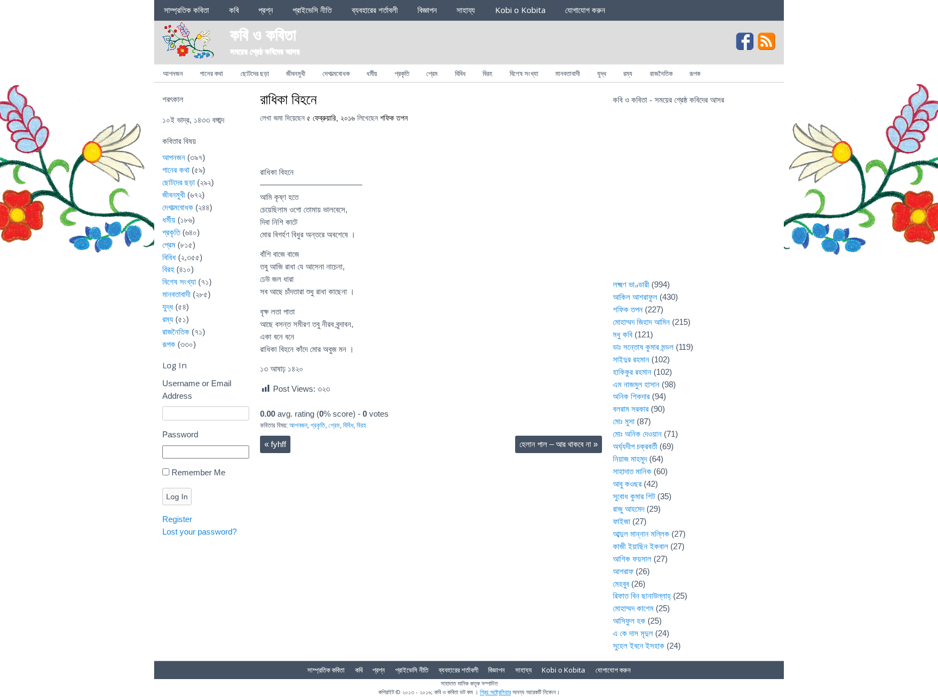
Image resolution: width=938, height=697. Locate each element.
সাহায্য (466, 9)
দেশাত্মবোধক (336, 73)
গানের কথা (211, 73)
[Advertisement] (694, 199)
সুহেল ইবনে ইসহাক (638, 645)
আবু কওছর (627, 483)
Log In (177, 496)
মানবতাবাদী (567, 73)
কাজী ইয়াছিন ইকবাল (640, 546)
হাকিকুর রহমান (632, 371)
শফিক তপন (394, 118)
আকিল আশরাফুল (635, 297)
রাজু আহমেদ (628, 508)
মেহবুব (621, 583)
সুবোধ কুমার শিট (634, 496)
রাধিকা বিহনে (288, 99)
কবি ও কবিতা (263, 34)
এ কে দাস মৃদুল (633, 633)
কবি (234, 9)
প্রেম (432, 73)
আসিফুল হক (629, 620)
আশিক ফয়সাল (632, 558)
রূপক (694, 73)
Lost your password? (199, 531)
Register (177, 519)
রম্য (627, 73)
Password (180, 434)
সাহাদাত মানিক (632, 471)
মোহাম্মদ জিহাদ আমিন (641, 321)
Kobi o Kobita (520, 9)
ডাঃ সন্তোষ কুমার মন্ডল (643, 346)
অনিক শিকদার (631, 396)
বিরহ (487, 73)
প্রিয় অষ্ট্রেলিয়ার (495, 692)
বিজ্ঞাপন (427, 9)
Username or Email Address (196, 389)
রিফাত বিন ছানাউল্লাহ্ (642, 595)
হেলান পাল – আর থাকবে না (558, 444)
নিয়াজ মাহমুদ (630, 458)
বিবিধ (460, 73)
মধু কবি (622, 334)
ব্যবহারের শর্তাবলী (375, 9)
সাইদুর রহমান (631, 359)
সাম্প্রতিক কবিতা (186, 9)
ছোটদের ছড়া (254, 73)
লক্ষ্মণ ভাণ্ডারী (631, 284)
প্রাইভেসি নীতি (312, 9)
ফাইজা (621, 521)
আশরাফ (623, 571)
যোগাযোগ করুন (585, 9)
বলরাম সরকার (631, 408)
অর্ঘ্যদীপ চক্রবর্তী (635, 446)
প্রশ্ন (265, 9)
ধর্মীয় (371, 73)
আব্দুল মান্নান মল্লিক (641, 533)
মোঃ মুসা (624, 421)
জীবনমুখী (295, 73)
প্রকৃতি (402, 73)
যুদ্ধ (601, 73)
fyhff (275, 444)
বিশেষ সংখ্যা (524, 73)
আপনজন (173, 73)
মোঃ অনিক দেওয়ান (637, 433)
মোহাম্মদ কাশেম (633, 608)
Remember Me (198, 472)
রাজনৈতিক (661, 73)
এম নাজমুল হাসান (636, 384)
